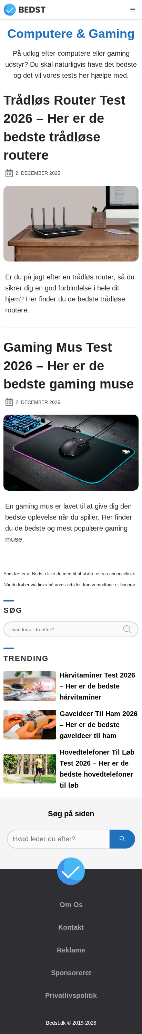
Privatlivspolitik (71, 995)
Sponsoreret (71, 973)
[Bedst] (24, 9)
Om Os (71, 904)
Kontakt (71, 927)
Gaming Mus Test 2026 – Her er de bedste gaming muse (68, 365)
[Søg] (122, 839)
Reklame (71, 950)
